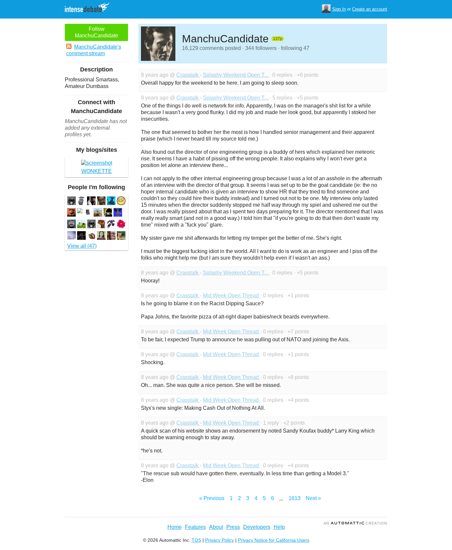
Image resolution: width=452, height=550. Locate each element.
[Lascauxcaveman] (108, 213)
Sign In (339, 9)
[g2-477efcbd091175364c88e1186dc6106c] (71, 201)
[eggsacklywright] (88, 213)
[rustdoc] (121, 236)
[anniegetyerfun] (91, 201)
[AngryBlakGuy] (101, 225)
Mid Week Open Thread (231, 295)
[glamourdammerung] (121, 201)
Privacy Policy (219, 540)
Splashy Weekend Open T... (236, 75)
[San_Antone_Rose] (111, 236)
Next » (313, 498)
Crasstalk (188, 75)
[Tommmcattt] (91, 225)
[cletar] (98, 213)
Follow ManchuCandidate (96, 32)
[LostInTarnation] (117, 213)
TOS (196, 540)
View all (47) (82, 246)
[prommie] (91, 236)
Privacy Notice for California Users (273, 540)
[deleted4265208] (79, 211)
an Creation (355, 523)
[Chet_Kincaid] (101, 201)
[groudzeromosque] (71, 236)
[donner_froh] (101, 236)
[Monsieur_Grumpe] (81, 201)
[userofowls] (81, 236)
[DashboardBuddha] (71, 213)
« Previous (211, 498)
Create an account (369, 9)
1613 (294, 498)
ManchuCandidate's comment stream (93, 50)
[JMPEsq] (111, 225)
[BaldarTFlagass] (71, 225)
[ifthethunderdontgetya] (111, 201)
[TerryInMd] (121, 225)
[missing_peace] (81, 225)
